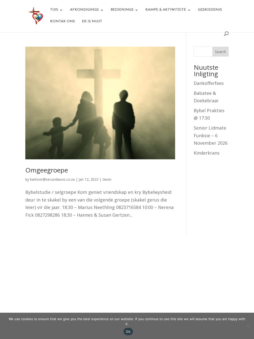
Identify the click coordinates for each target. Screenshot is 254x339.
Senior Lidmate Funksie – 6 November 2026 (210, 135)
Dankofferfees (209, 83)
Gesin (106, 179)
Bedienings (122, 10)
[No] (247, 325)
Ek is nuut (92, 21)
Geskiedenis (210, 10)
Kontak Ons (62, 21)
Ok (128, 332)
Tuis (54, 10)
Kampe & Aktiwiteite (165, 10)
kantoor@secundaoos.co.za (52, 179)
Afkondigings (84, 10)
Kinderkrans (207, 153)
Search (220, 51)
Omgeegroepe (46, 170)
